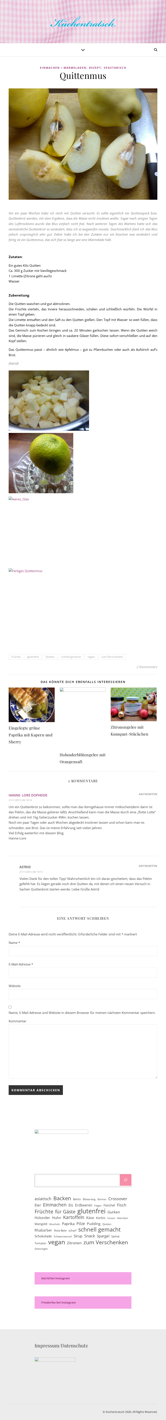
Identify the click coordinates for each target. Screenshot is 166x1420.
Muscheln (54, 1224)
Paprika (68, 1223)
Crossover (117, 1198)
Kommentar (17, 1021)
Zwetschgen (41, 1248)
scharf (72, 1230)
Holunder (42, 1217)
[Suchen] (125, 1180)
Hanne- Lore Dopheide (28, 795)
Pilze (81, 1223)
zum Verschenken (112, 657)
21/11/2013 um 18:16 (20, 800)
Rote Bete (60, 1230)
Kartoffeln (73, 1217)
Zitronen (74, 1242)
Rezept (95, 68)
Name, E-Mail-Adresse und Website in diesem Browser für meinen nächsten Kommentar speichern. (82, 1012)
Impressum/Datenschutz (61, 1345)
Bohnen (101, 1199)
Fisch (121, 1205)
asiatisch (43, 1198)
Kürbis (100, 1218)
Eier (38, 1205)
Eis (71, 1205)
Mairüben (122, 1218)
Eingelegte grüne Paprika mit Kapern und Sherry (30, 734)
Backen (62, 1198)
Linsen (111, 1218)
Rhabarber (43, 1230)
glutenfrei (33, 657)
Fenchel (109, 1205)
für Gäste (65, 1211)
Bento (77, 1199)
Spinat (115, 1236)
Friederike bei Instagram (58, 1302)
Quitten (50, 657)
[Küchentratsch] (83, 21)
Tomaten (40, 1243)
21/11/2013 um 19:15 (31, 871)
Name (14, 942)
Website (15, 986)
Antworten (148, 794)
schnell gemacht (71, 657)
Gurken (113, 1211)
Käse (90, 1217)
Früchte (16, 657)
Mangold (41, 1224)
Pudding (94, 1223)
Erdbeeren (83, 1205)
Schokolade (43, 1236)
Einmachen (55, 1205)
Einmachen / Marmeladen (63, 68)
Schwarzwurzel (63, 1236)
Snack (89, 1235)
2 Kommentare (147, 667)
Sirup (78, 1235)
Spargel (103, 1235)
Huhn (56, 1217)
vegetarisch (115, 68)
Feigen (98, 1205)
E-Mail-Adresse (21, 964)
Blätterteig (89, 1199)
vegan (91, 657)
